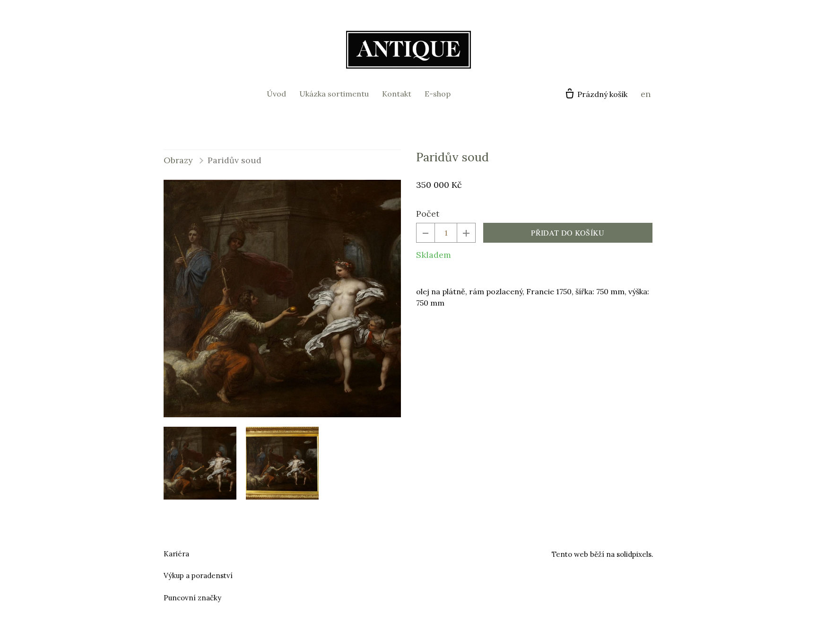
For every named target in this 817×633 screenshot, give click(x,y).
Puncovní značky (192, 597)
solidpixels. (635, 554)
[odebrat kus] (425, 233)
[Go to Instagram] (420, 552)
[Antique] (408, 50)
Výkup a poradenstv (197, 575)
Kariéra (176, 553)
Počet (427, 213)
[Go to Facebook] (397, 552)
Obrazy (178, 160)
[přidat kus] (466, 233)
